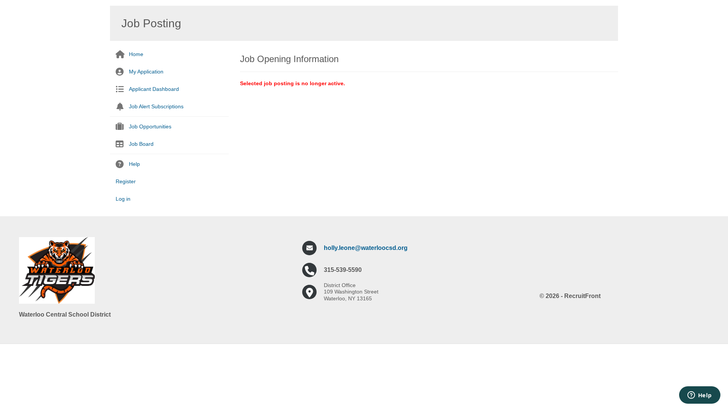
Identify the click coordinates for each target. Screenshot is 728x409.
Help (134, 164)
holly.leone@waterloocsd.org (366, 248)
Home (136, 54)
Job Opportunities (150, 126)
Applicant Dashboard (154, 89)
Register (126, 181)
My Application (146, 72)
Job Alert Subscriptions (156, 106)
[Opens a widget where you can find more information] (699, 395)
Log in (123, 199)
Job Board (141, 144)
